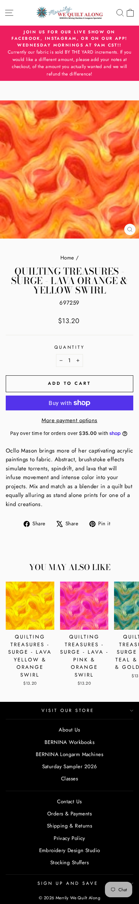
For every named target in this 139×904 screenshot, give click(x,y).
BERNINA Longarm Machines (69, 754)
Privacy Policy (69, 838)
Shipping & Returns (69, 826)
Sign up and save (67, 883)
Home (67, 257)
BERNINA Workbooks (69, 742)
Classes (69, 778)
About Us (69, 730)
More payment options (69, 420)
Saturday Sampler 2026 (69, 766)
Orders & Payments (69, 813)
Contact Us (69, 801)
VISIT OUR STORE (67, 710)
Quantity (69, 347)
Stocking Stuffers (69, 862)
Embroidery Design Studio (69, 850)
